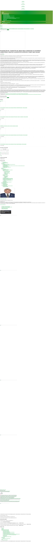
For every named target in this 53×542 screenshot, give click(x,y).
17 (0, 153)
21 (5, 153)
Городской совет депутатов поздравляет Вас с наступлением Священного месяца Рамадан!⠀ (17, 93)
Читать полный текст (3, 204)
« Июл (1, 155)
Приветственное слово (3, 198)
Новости (3, 54)
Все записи (1, 100)
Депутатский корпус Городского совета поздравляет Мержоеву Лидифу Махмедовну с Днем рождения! (13, 107)
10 (0, 152)
